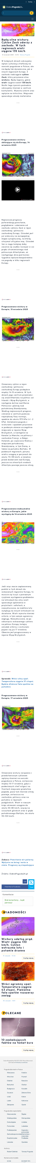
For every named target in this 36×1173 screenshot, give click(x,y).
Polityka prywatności (22, 1062)
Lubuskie (10, 1142)
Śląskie (24, 1114)
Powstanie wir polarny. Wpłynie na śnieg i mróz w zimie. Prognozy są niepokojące (18, 862)
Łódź (9, 1097)
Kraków (24, 1073)
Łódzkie (24, 1122)
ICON (9, 1161)
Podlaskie (25, 1138)
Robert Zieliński (12, 1152)
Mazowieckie (11, 1114)
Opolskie (25, 1142)
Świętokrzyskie (12, 1138)
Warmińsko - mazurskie (26, 1135)
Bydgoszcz (11, 1089)
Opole (24, 1105)
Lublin (9, 1101)
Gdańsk (9, 1081)
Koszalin (24, 1089)
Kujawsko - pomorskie (25, 1131)
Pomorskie (10, 1126)
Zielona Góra (26, 1093)
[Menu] (32, 19)
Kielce (24, 1097)
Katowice (25, 1101)
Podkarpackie (12, 1130)
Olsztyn (24, 1085)
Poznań (24, 1077)
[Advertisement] (18, 118)
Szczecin (10, 1093)
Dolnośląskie (11, 1122)
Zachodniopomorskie (12, 1134)
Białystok (10, 1085)
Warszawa (10, 1073)
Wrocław (10, 1077)
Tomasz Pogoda (27, 1152)
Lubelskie (25, 1126)
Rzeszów (25, 1081)
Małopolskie (26, 1118)
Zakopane (10, 1105)
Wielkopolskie (12, 1118)
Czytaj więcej (28, 958)
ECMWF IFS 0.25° (26, 1162)
